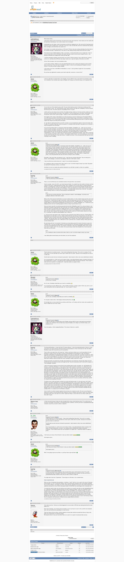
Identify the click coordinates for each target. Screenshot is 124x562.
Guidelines (46, 13)
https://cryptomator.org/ (49, 479)
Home (31, 2)
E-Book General (43, 16)
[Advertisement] (62, 28)
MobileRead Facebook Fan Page (50, 22)
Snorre (33, 505)
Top (94, 558)
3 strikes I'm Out (33, 550)
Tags (31, 529)
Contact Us (80, 558)
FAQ (83, 558)
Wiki (39, 2)
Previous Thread (59, 535)
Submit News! (48, 2)
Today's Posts (75, 13)
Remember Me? (91, 16)
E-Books (59, 13)
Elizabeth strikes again (34, 546)
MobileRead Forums (35, 16)
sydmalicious (35, 39)
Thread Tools (80, 35)
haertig (33, 107)
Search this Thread (88, 35)
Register (34, 13)
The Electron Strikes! (41, 552)
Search (88, 13)
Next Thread (65, 535)
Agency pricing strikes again (35, 548)
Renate (33, 277)
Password (77, 17)
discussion (32, 531)
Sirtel (32, 79)
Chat (43, 2)
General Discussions (50, 16)
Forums (35, 2)
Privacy (91, 558)
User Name (78, 16)
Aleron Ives (34, 401)
